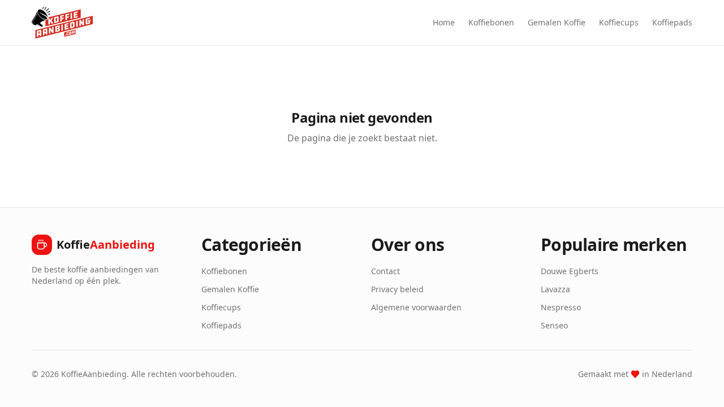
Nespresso (561, 307)
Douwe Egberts (569, 271)
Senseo (554, 325)
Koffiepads (672, 22)
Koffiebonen (491, 22)
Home (444, 22)
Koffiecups (619, 22)
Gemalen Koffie (556, 22)
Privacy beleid (397, 289)
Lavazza (555, 289)
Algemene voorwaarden (416, 307)
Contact (385, 271)
